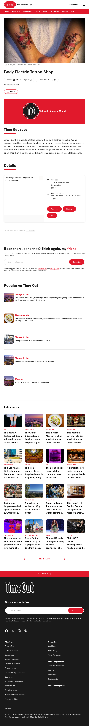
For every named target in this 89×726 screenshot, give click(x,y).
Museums (65, 12)
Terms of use (10, 686)
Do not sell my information (15, 673)
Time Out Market (54, 655)
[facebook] (6, 630)
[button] (41, 178)
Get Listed (52, 646)
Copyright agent (11, 690)
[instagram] (19, 630)
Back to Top (46, 574)
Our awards (9, 655)
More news (44, 559)
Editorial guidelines (12, 664)
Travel (45, 12)
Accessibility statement (14, 682)
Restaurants (53, 679)
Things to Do (16, 12)
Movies (51, 670)
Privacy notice (10, 668)
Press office (9, 646)
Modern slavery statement (15, 695)
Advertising (52, 651)
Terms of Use (42, 269)
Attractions (55, 12)
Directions (54, 209)
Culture (37, 12)
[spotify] (25, 630)
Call (52, 215)
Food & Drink (27, 12)
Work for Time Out (12, 660)
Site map (8, 709)
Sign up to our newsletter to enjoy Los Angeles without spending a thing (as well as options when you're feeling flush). (44, 255)
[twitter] (12, 630)
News (7, 12)
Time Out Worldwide (56, 666)
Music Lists (52, 675)
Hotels (73, 12)
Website (69, 209)
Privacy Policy (54, 269)
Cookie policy (10, 677)
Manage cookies (11, 699)
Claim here (30, 231)
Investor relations (11, 651)
